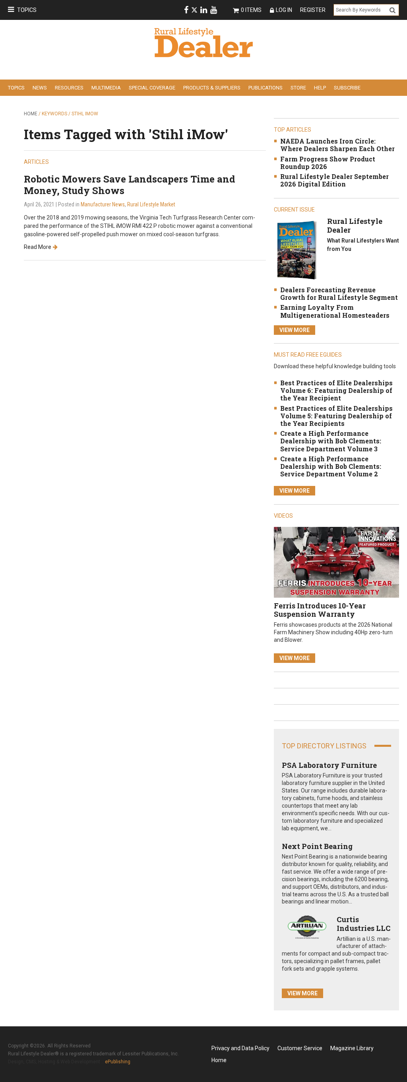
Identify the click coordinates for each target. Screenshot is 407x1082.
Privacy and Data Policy (240, 1048)
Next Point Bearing (317, 846)
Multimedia (106, 88)
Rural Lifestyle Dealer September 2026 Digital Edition (334, 180)
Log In (284, 10)
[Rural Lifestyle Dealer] (297, 250)
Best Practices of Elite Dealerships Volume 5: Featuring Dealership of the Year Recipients (336, 415)
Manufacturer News (103, 204)
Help (320, 88)
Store (298, 88)
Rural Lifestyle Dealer (354, 225)
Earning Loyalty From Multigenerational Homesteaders (335, 311)
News (40, 88)
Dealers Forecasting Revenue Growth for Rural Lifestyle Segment (339, 293)
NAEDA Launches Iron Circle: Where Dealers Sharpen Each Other (337, 145)
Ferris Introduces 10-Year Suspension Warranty (320, 610)
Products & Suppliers (211, 88)
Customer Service (299, 1048)
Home (30, 114)
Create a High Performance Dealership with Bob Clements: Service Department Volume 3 (330, 441)
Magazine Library (352, 1048)
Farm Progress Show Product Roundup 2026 (327, 163)
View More (294, 330)
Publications (265, 88)
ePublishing (117, 1062)
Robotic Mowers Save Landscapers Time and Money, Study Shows (129, 185)
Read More (37, 247)
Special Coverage (152, 88)
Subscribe (347, 88)
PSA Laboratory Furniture (329, 765)
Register (313, 10)
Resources (69, 88)
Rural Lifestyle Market (151, 204)
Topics (27, 10)
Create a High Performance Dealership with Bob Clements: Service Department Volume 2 (330, 466)
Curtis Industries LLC (363, 924)
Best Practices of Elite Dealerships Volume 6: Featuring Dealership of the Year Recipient (336, 390)
